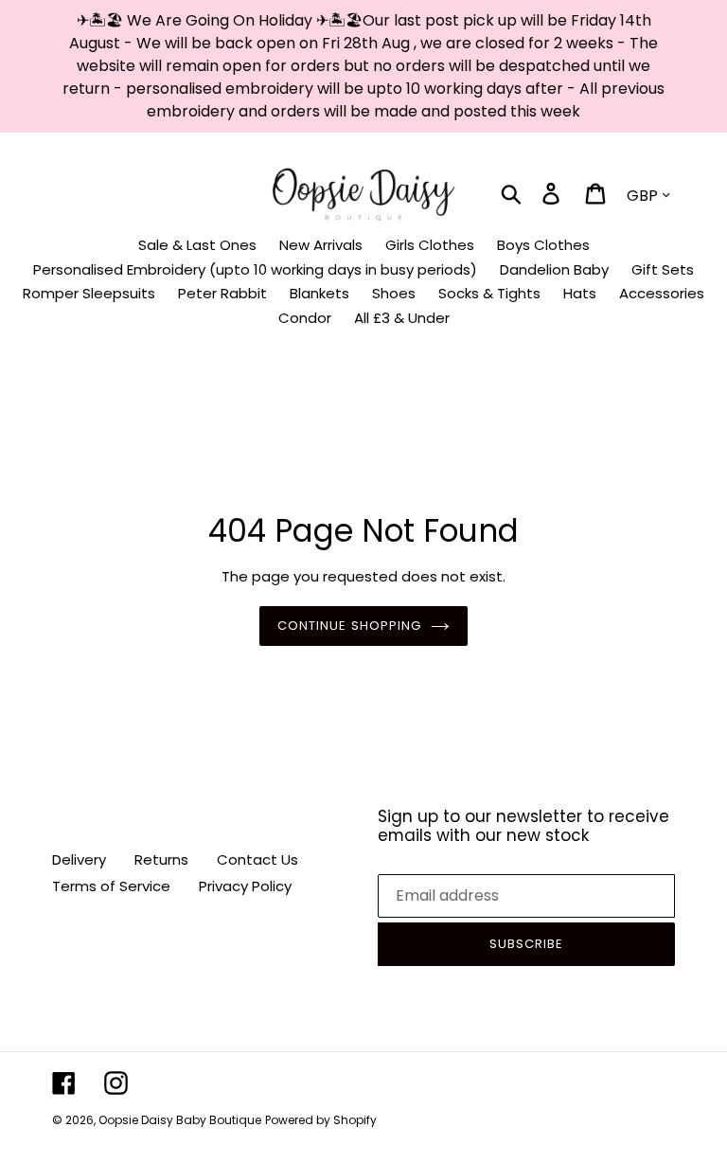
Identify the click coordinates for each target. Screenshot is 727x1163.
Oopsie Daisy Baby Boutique (179, 1120)
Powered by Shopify (321, 1120)
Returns (161, 859)
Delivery (79, 859)
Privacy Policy (245, 886)
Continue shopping (349, 626)
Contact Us (257, 859)
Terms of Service (111, 886)
